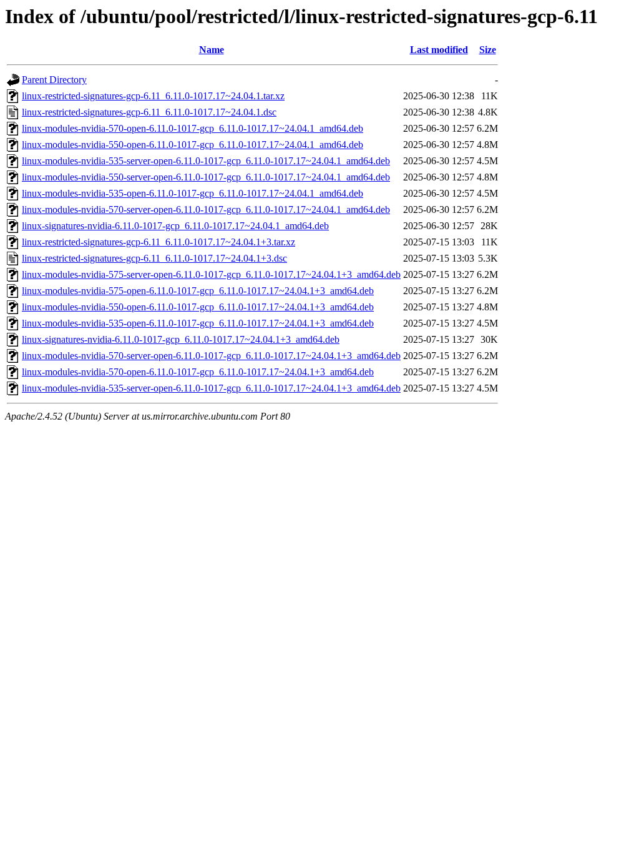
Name (211, 49)
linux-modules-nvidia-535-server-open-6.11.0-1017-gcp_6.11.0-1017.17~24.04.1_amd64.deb (206, 160)
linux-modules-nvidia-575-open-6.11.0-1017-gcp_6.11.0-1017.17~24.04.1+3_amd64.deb (198, 290)
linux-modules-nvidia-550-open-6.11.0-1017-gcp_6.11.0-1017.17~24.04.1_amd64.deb (192, 144)
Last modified (439, 49)
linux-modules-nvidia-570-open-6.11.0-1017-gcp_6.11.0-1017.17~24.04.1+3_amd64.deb (198, 372)
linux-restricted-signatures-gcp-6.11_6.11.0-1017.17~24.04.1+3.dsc (154, 258)
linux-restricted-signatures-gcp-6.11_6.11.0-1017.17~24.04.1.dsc (149, 112)
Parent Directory (54, 79)
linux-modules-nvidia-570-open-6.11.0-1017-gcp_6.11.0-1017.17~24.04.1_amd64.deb (192, 128)
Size (487, 49)
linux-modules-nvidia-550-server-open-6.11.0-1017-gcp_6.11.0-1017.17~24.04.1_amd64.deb (206, 177)
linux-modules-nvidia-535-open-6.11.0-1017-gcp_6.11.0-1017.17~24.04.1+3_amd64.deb (198, 323)
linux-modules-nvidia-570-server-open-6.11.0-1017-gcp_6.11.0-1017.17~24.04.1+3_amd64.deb (211, 355)
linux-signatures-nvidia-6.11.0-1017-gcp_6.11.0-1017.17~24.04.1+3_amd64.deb (180, 339)
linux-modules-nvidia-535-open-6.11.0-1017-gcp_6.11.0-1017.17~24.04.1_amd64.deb (192, 193)
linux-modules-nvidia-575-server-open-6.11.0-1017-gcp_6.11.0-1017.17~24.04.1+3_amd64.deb (211, 274)
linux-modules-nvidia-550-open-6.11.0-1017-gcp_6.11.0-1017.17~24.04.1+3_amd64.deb (198, 307)
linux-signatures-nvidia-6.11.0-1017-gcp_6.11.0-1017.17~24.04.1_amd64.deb (175, 225)
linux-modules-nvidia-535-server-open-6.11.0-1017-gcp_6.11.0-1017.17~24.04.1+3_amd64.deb (211, 388)
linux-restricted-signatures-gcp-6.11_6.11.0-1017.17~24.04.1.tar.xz (153, 96)
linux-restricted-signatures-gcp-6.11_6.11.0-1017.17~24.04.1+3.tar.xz (158, 242)
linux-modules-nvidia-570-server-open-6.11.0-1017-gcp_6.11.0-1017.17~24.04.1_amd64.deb (206, 209)
